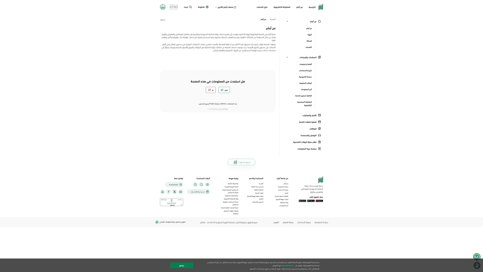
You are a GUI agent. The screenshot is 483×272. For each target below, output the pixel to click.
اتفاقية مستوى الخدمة (281, 196)
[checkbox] (224, 90)
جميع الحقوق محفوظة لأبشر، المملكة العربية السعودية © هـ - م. (228, 222)
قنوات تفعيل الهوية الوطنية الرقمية (255, 197)
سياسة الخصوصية (283, 186)
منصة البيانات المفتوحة (231, 195)
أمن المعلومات (283, 205)
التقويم (276, 222)
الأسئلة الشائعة (258, 189)
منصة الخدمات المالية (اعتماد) (229, 207)
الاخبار (286, 192)
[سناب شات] (162, 191)
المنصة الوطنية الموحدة (231, 186)
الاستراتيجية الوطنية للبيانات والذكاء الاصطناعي (230, 191)
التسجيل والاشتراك (257, 201)
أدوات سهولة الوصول (282, 199)
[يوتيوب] (180, 191)
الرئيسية (312, 7)
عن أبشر (299, 7)
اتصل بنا (261, 183)
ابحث (186, 6)
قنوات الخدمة (259, 192)
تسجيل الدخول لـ (244, 162)
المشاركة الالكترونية (282, 7)
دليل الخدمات (262, 7)
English (201, 6)
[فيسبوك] (168, 191)
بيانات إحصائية (284, 202)
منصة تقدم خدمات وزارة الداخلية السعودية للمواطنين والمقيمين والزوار (312, 188)
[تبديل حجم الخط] (201, 184)
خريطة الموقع (288, 222)
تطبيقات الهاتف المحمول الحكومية (231, 212)
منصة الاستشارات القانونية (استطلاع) (230, 203)
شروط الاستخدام (283, 189)
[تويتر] (174, 191)
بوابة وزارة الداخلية (233, 183)
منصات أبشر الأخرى (225, 6)
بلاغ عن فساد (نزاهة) (257, 186)
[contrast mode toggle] (207, 184)
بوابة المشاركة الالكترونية (231, 198)
